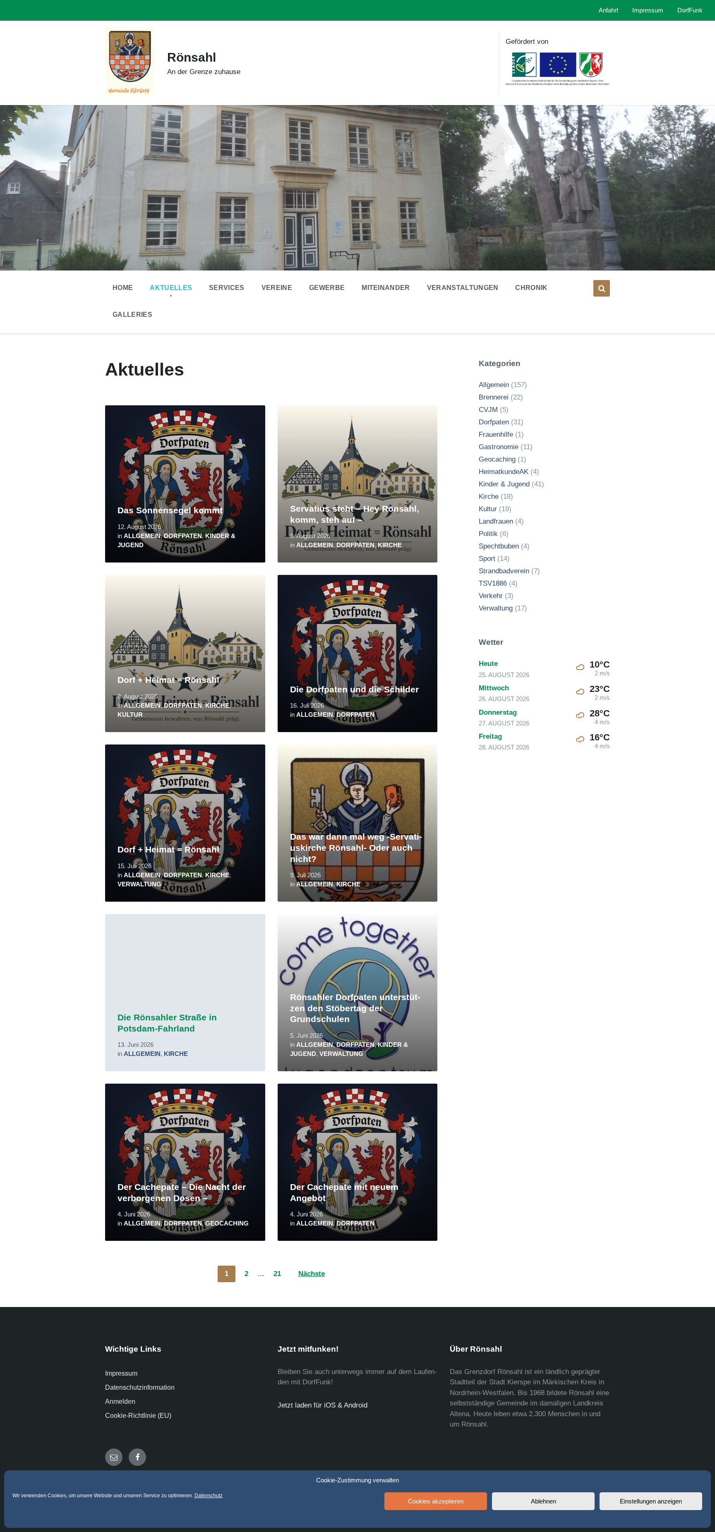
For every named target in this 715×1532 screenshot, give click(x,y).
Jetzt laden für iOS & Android (322, 1405)
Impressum (121, 1373)
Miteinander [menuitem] (386, 287)
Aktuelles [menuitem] (171, 287)
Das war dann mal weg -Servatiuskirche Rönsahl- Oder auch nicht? (356, 848)
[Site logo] (130, 94)
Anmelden (120, 1401)
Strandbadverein (504, 571)
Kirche (390, 545)
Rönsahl (191, 57)
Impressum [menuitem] (647, 10)
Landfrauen (496, 521)
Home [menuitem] (123, 287)
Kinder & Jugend (504, 484)
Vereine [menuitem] (277, 287)
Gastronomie (498, 447)
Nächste (311, 1274)
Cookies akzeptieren (435, 1501)
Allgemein (142, 536)
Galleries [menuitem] (132, 314)
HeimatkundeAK (503, 472)
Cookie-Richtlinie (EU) (138, 1415)
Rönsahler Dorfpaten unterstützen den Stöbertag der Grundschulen (355, 1008)
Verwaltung (139, 884)
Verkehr (491, 596)
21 (277, 1274)
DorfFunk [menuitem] (690, 10)
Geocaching (227, 1223)
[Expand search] (601, 288)
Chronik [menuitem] (531, 287)
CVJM (488, 410)
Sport (487, 559)
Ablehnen (543, 1501)
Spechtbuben (499, 546)
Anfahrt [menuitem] (608, 10)
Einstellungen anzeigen (651, 1501)
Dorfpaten (183, 536)
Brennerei (494, 397)
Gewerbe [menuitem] (327, 287)
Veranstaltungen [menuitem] (463, 287)
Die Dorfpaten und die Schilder (354, 689)
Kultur (130, 714)
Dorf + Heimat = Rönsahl (168, 680)
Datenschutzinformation (140, 1387)
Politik (488, 534)
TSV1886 (493, 583)
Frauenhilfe (496, 434)
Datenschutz (208, 1495)
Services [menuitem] (227, 287)
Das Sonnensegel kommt (170, 510)
